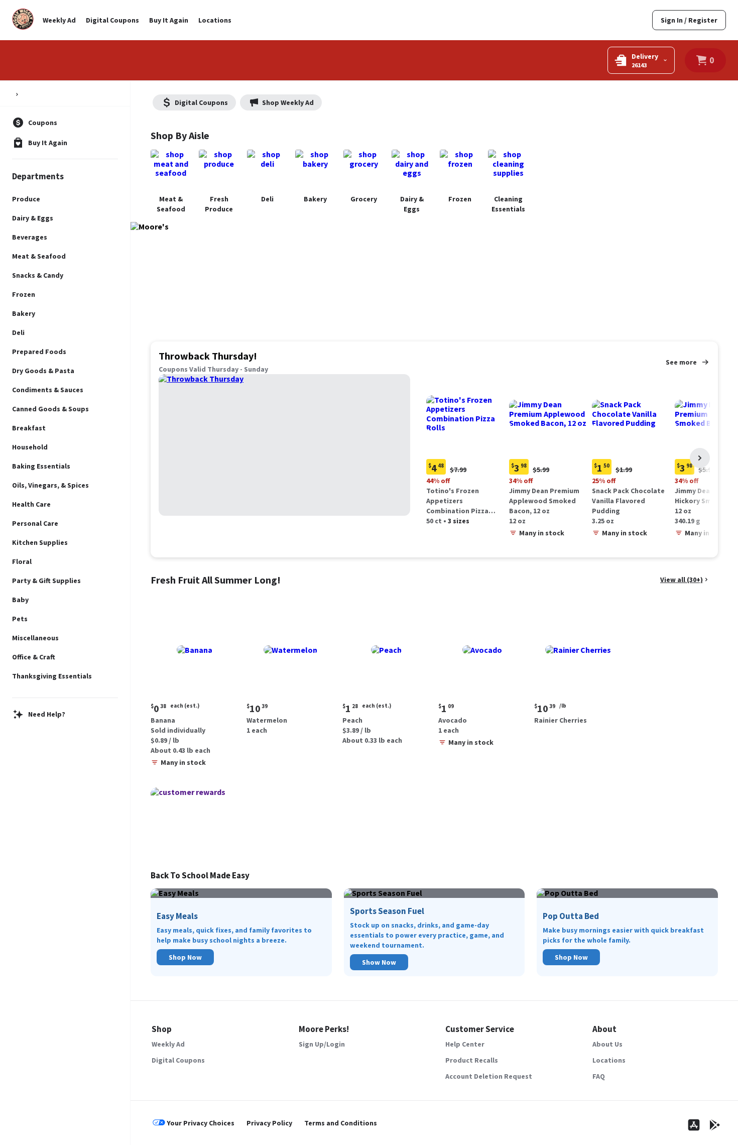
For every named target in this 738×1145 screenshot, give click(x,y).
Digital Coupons (112, 20)
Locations (214, 20)
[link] (689, 20)
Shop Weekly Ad (288, 102)
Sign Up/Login (322, 1044)
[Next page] (700, 458)
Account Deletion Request (488, 1076)
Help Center (464, 1044)
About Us (607, 1044)
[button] (465, 451)
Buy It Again (168, 20)
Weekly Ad (59, 20)
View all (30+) (681, 579)
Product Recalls (471, 1060)
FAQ (598, 1076)
